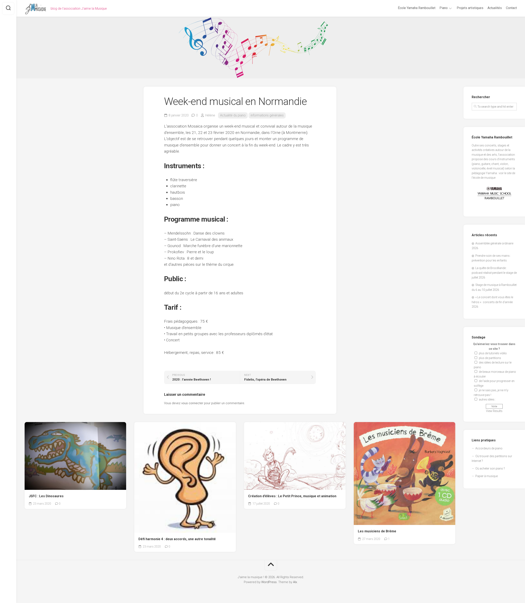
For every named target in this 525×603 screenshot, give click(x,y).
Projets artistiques (470, 8)
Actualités (494, 8)
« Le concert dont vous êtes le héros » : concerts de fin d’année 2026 (492, 302)
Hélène (210, 115)
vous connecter (192, 403)
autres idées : (487, 399)
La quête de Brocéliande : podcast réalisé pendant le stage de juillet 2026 (494, 272)
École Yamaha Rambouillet (416, 8)
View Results (494, 411)
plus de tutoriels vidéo (493, 353)
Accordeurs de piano (488, 448)
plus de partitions (490, 358)
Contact (511, 8)
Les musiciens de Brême (377, 531)
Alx (295, 582)
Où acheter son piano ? (490, 468)
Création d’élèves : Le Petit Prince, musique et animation (292, 496)
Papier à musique (486, 476)
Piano (443, 8)
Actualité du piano (233, 115)
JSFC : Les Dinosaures (46, 496)
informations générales (267, 115)
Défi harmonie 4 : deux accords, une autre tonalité (177, 539)
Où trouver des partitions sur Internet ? (492, 459)
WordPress (269, 582)
